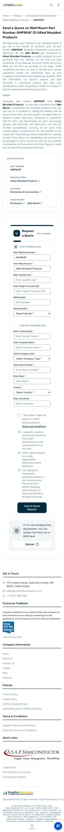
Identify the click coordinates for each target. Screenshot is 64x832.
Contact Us (9, 663)
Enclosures (16, 203)
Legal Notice (9, 767)
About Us (8, 658)
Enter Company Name (24, 342)
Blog (5, 672)
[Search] (51, 5)
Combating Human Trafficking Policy (22, 708)
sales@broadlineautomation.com (24, 590)
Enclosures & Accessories (24, 191)
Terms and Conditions (34, 426)
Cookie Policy (10, 699)
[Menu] (58, 5)
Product (17, 15)
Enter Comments (21, 398)
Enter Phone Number (23, 365)
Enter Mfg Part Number (24, 252)
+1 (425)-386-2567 (17, 595)
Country (17, 387)
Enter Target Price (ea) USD (26, 286)
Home (6, 15)
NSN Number (19, 297)
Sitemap (7, 677)
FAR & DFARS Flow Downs (17, 772)
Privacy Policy (10, 694)
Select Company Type (24, 353)
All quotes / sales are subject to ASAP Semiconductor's (34, 421)
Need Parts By (20, 308)
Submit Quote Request (32, 508)
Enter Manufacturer (23, 263)
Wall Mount (33, 203)
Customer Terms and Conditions (20, 730)
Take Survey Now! (12, 637)
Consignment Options (14, 776)
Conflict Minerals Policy (15, 703)
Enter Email (19, 376)
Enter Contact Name (23, 331)
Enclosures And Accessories (41, 15)
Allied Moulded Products (16, 20)
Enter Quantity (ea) (22, 275)
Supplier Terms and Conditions (19, 725)
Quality (6, 668)
